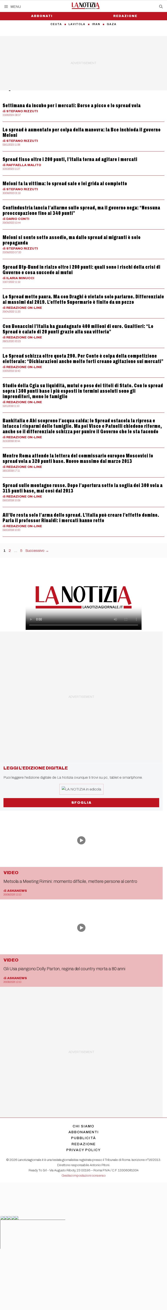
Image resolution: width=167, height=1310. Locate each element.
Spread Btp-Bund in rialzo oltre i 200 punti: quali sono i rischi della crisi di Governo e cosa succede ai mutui (81, 269)
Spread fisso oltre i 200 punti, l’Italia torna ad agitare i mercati (70, 159)
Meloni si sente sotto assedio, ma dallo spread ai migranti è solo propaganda (72, 240)
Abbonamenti (83, 1132)
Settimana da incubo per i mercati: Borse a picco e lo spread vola (72, 105)
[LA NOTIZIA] (85, 5)
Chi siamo (83, 1126)
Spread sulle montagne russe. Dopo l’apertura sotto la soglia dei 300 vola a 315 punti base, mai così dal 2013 (83, 488)
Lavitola (76, 24)
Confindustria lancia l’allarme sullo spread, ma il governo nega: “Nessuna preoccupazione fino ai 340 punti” (81, 210)
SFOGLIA (81, 802)
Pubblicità (83, 1138)
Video (10, 872)
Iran (96, 24)
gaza (112, 24)
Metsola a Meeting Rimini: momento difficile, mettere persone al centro (70, 881)
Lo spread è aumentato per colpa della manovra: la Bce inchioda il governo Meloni (82, 132)
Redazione (125, 16)
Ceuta (56, 24)
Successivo (37, 551)
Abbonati (42, 16)
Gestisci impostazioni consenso (84, 1175)
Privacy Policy (83, 1150)
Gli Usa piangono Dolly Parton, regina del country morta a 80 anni (64, 968)
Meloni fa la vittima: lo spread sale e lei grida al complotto (65, 183)
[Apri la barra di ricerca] (161, 6)
